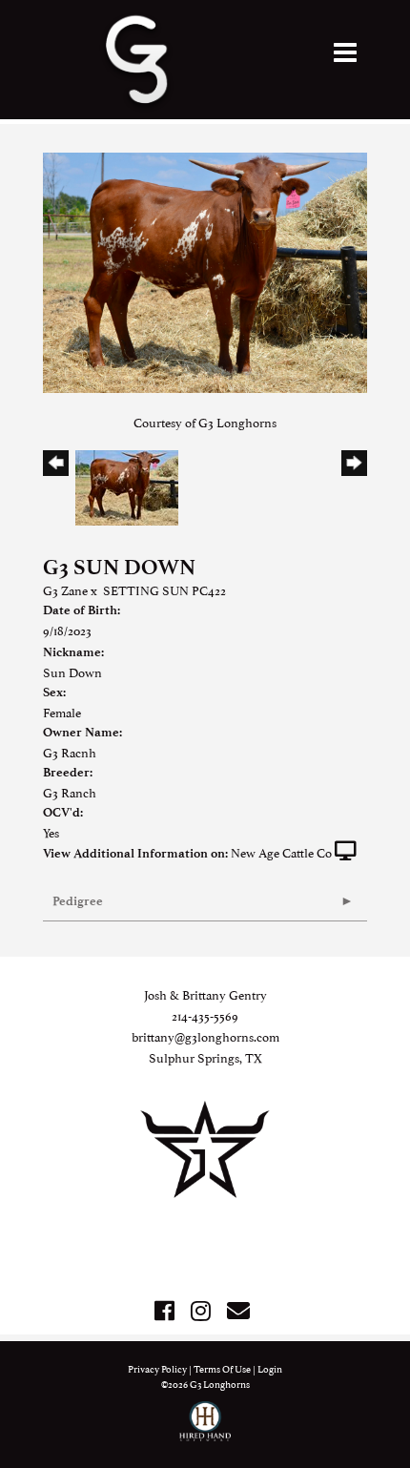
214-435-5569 (205, 1014)
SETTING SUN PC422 (164, 589)
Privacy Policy (157, 1368)
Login (269, 1368)
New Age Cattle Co (281, 851)
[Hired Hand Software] (205, 1429)
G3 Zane (65, 589)
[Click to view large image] (205, 269)
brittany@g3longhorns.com (205, 1035)
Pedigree (77, 901)
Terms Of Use (222, 1368)
